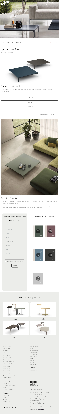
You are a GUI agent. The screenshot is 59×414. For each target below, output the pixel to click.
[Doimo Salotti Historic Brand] (48, 3)
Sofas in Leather (7, 373)
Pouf (31, 348)
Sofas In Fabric (7, 377)
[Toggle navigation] (56, 3)
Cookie (37, 406)
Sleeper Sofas (6, 348)
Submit (15, 265)
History (5, 399)
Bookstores (33, 356)
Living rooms (9, 42)
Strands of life (6, 401)
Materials (5, 387)
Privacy (32, 406)
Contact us (6, 395)
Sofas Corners (6, 355)
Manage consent (46, 406)
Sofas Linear (6, 359)
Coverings (29, 102)
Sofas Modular (7, 357)
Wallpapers (33, 354)
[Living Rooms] (34, 383)
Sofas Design (6, 370)
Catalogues (6, 383)
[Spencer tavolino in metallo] (29, 19)
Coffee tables (44, 114)
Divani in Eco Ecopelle (9, 375)
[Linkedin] (18, 407)
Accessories (17, 42)
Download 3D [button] (29, 106)
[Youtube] (15, 407)
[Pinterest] (12, 407)
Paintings (33, 364)
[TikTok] (9, 407)
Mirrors (32, 362)
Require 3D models (8, 389)
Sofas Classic (6, 366)
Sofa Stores (33, 370)
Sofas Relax (6, 350)
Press (4, 397)
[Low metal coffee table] (29, 69)
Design (52, 114)
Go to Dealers (15, 220)
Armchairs (6, 352)
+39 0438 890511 (37, 389)
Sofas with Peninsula (8, 361)
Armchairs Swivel (7, 363)
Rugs (31, 358)
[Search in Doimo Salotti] (52, 3)
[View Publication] (38, 231)
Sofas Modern (6, 368)
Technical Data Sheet (29, 98)
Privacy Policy (19, 261)
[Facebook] (4, 407)
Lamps (32, 360)
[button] (51, 42)
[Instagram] (7, 407)
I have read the (15, 261)
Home (2, 42)
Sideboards (33, 352)
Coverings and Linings (9, 385)
